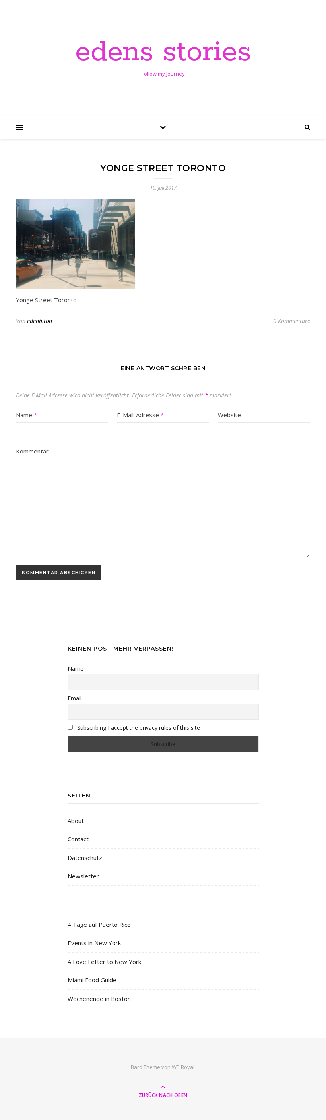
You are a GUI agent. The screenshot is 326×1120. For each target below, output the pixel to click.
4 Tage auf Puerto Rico (99, 924)
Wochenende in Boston (99, 999)
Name (26, 415)
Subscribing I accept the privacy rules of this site (138, 727)
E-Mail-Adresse (140, 415)
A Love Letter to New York (104, 962)
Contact (78, 839)
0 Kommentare (291, 320)
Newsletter (83, 876)
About (76, 821)
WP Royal (183, 1067)
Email (75, 698)
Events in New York (94, 943)
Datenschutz (85, 858)
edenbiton (39, 320)
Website (229, 415)
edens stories (163, 52)
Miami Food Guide (92, 980)
